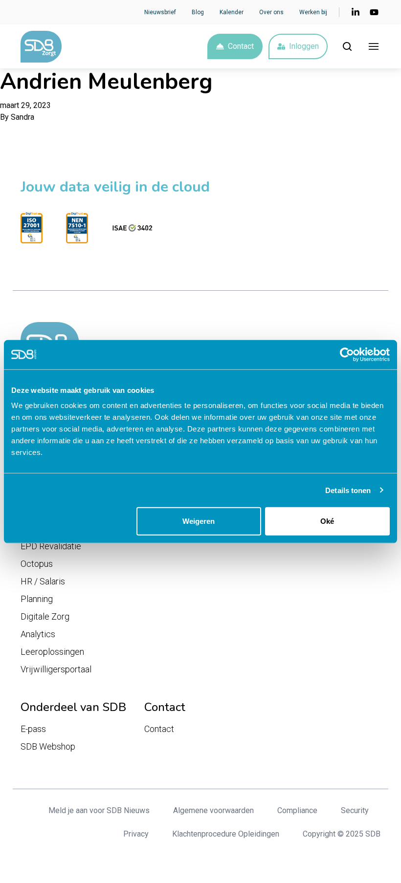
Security (355, 810)
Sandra (22, 117)
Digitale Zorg (45, 616)
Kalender (232, 12)
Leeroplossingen (52, 651)
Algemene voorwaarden (213, 810)
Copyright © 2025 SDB (341, 834)
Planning (37, 599)
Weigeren (198, 521)
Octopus (37, 564)
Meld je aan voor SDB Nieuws (99, 810)
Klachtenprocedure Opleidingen (225, 834)
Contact (241, 46)
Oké (327, 521)
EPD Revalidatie (51, 546)
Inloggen (304, 46)
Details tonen (348, 490)
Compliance (297, 810)
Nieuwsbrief (160, 12)
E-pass (33, 729)
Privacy (136, 834)
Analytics (38, 634)
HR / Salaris (43, 581)
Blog (198, 12)
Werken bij (313, 12)
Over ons (271, 12)
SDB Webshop (48, 746)
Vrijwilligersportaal (56, 669)
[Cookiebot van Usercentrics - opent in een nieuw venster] (347, 354)
